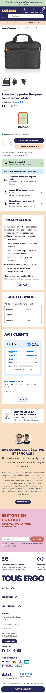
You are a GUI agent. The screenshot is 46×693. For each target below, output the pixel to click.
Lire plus (23, 285)
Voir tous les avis (8, 678)
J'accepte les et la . (24, 544)
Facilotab (5, 90)
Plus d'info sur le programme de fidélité (15, 155)
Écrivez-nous (23, 502)
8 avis (26, 102)
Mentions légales (20, 684)
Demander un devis (29, 146)
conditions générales (22, 543)
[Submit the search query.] (10, 16)
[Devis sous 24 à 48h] (41, 163)
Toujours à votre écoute (13, 564)
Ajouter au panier (29, 140)
